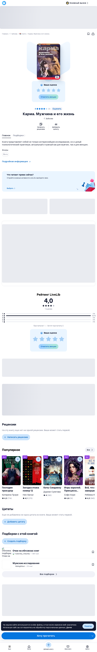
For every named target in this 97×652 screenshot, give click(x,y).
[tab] (6, 136)
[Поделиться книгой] (93, 33)
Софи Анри (69, 494)
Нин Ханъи (28, 494)
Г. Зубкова (48, 118)
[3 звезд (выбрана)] (42, 109)
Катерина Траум (10, 494)
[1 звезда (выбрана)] (37, 109)
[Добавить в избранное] (88, 33)
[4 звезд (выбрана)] (44, 109)
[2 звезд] (43, 90)
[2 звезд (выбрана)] (40, 109)
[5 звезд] (59, 90)
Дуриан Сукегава (52, 491)
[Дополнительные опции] (92, 635)
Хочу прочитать (46, 635)
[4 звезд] (54, 90)
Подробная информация (15, 161)
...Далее (68, 627)
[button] (48, 62)
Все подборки (47, 574)
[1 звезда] (38, 90)
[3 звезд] (48, 90)
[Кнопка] (17, 459)
